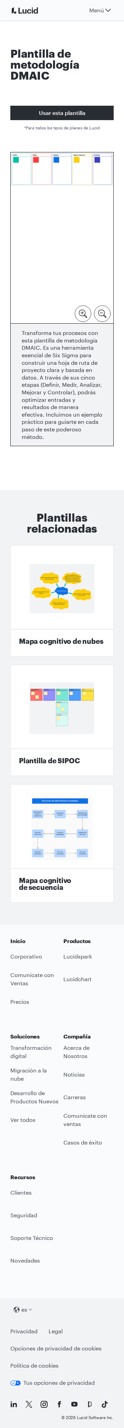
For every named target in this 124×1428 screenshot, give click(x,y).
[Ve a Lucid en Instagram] (44, 1404)
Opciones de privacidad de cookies (56, 1348)
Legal (56, 1331)
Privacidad (24, 1331)
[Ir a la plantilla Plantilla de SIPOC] (62, 720)
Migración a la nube (28, 1074)
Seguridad (23, 1215)
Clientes (21, 1192)
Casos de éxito (82, 1142)
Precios (19, 1001)
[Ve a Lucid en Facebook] (59, 1404)
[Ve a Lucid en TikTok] (104, 1404)
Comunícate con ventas (85, 1120)
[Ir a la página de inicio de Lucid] (33, 10)
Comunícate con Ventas (32, 979)
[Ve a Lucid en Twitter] (28, 1404)
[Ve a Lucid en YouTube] (74, 1404)
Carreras (74, 1097)
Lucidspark (77, 956)
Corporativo (26, 956)
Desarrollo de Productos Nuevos (34, 1097)
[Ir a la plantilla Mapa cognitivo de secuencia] (62, 843)
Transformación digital (31, 1052)
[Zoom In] (83, 313)
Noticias (74, 1074)
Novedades (25, 1260)
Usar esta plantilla (62, 112)
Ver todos (22, 1119)
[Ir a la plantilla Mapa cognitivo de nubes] (62, 600)
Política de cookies (34, 1365)
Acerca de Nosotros (76, 1052)
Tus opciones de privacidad (59, 1382)
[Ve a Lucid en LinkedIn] (13, 1404)
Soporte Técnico (31, 1237)
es (24, 1309)
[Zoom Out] (102, 313)
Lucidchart (77, 979)
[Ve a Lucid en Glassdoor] (89, 1404)
